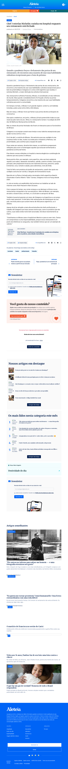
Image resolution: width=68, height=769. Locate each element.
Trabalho (34, 251)
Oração (52, 11)
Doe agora (33, 11)
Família (10, 666)
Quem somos (26, 760)
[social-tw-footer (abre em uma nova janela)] (35, 755)
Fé (9, 635)
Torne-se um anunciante (49, 760)
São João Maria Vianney (40, 7)
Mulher (10, 607)
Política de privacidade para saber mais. (44, 493)
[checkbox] (8, 286)
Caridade (10, 251)
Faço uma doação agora (17, 316)
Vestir (26, 736)
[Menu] (12, 5)
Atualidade (9, 16)
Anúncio (27, 738)
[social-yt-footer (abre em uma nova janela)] (29, 755)
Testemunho (11, 531)
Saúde (17, 251)
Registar (15, 11)
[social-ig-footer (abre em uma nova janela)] (38, 755)
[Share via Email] (57, 80)
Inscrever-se (13, 292)
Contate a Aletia (18, 763)
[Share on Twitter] (54, 80)
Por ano (46, 729)
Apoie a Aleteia (18, 760)
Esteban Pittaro (27, 29)
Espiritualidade (10, 733)
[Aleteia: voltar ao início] (34, 3)
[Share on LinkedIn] (51, 80)
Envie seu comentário (34, 347)
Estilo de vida (10, 731)
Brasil (15, 16)
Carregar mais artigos (34, 404)
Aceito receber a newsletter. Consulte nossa (26, 287)
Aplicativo (27, 731)
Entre (41, 340)
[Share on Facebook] (48, 80)
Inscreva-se (28, 733)
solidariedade (25, 251)
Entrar (34, 749)
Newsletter (28, 729)
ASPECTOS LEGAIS (36, 760)
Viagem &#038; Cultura (13, 736)
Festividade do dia (17, 470)
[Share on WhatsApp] (60, 80)
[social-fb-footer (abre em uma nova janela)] (32, 755)
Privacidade (27, 763)
